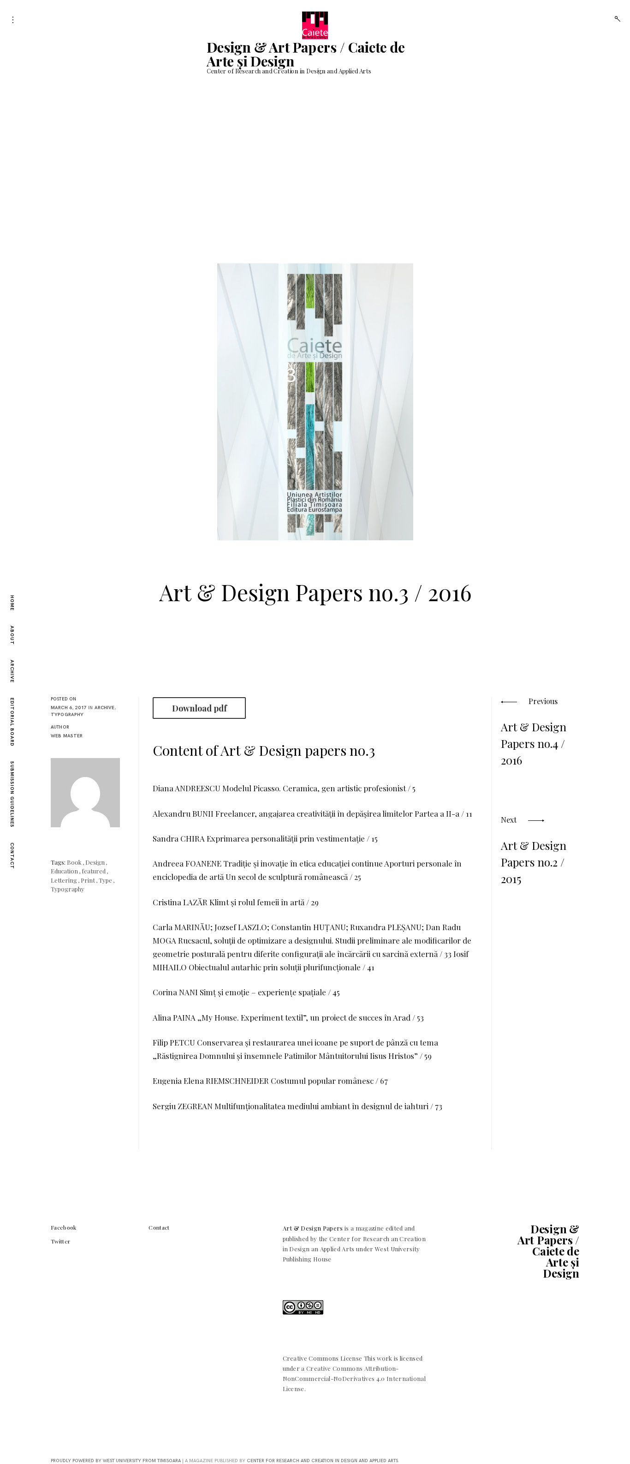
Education (64, 871)
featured (94, 871)
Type (105, 880)
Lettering (64, 880)
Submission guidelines (12, 794)
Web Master (67, 736)
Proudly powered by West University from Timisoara (116, 1461)
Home (12, 603)
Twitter (60, 1241)
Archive (12, 671)
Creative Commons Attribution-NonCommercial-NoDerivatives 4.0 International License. (354, 1378)
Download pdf (199, 708)
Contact (12, 856)
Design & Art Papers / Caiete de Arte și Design (306, 54)
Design (95, 862)
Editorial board (12, 722)
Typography (67, 714)
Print (88, 880)
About (12, 635)
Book (74, 862)
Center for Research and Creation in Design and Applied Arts (322, 1461)
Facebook (64, 1227)
